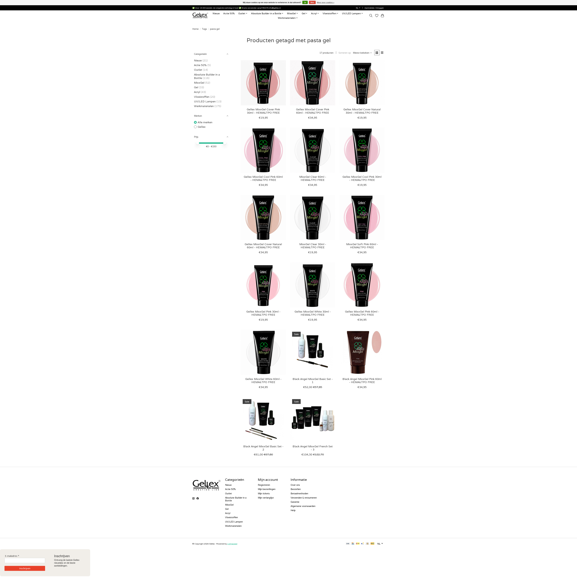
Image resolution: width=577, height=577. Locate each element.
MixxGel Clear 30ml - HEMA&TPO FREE (312, 245)
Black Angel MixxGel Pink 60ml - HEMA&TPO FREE (362, 380)
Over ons (295, 484)
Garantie (295, 501)
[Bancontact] (362, 543)
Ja (305, 3)
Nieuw (216, 13)
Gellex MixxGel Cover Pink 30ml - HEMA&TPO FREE (263, 111)
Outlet (198, 69)
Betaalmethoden (299, 493)
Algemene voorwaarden (303, 506)
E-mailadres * (12, 555)
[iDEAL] (358, 543)
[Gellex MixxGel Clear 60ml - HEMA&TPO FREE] (312, 150)
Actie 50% (229, 13)
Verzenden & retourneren (304, 497)
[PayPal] (372, 543)
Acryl (197, 92)
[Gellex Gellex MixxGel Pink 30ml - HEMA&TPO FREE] (263, 284)
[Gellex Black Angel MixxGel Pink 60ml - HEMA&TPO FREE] (362, 352)
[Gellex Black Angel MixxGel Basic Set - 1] (312, 352)
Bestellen (296, 489)
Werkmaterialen (204, 106)
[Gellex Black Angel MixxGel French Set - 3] (312, 419)
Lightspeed (232, 544)
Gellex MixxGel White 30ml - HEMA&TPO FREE (313, 313)
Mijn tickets (264, 493)
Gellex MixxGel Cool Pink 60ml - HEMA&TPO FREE (263, 178)
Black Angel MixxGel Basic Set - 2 (263, 448)
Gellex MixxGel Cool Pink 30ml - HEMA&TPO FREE (362, 178)
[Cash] (367, 543)
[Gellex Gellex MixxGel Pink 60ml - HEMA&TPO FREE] (362, 284)
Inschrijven (24, 568)
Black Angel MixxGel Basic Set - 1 (313, 380)
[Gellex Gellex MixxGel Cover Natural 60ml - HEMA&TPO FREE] (263, 217)
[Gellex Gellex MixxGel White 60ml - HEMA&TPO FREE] (263, 352)
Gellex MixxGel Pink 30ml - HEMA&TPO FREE (263, 313)
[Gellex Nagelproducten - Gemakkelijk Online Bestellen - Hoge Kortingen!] (200, 15)
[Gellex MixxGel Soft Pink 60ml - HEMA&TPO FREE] (362, 217)
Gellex (202, 126)
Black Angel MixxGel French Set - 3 (313, 448)
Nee (312, 3)
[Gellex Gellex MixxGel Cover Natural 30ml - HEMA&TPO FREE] (362, 82)
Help (293, 510)
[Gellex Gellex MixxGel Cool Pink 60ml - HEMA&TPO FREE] (263, 150)
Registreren (264, 484)
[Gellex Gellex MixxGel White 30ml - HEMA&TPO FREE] (312, 284)
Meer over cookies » (325, 3)
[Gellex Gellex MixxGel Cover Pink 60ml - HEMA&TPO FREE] (312, 82)
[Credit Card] (353, 543)
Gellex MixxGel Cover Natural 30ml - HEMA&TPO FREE (362, 111)
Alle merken (205, 122)
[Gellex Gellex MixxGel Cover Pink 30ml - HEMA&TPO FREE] (263, 82)
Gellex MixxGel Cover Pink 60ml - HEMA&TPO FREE (312, 111)
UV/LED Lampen (205, 101)
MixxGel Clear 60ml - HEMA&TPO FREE (312, 178)
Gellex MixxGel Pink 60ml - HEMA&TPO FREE (362, 313)
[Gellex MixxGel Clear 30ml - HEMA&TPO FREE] (312, 217)
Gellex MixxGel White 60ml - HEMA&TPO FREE (263, 380)
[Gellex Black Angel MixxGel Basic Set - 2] (263, 419)
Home (195, 28)
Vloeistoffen (201, 96)
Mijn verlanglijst (266, 497)
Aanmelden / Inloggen (374, 8)
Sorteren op (345, 52)
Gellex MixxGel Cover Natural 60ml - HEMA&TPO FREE (263, 245)
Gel (196, 87)
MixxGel (199, 82)
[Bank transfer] (348, 543)
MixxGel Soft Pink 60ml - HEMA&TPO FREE (362, 245)
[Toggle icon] (371, 15)
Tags (204, 28)
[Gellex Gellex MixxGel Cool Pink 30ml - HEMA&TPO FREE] (362, 150)
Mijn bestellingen (266, 489)
